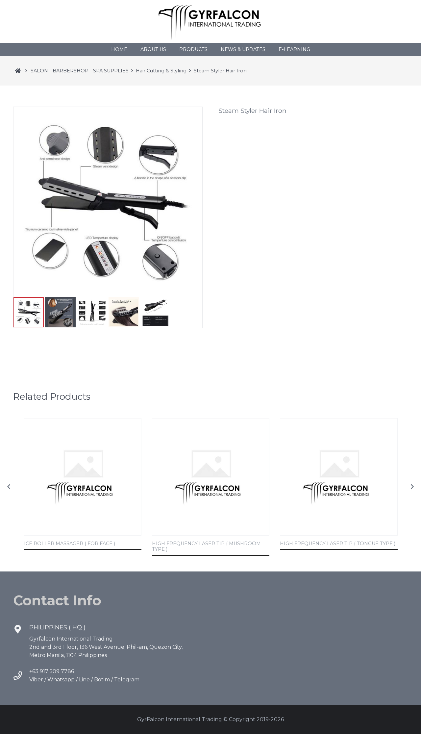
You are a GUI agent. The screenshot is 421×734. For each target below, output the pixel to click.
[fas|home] (17, 70)
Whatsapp (61, 679)
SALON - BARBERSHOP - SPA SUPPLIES (80, 71)
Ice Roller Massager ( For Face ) (69, 543)
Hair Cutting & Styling (161, 71)
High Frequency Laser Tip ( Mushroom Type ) (206, 546)
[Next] (412, 487)
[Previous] (9, 487)
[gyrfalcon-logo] (210, 21)
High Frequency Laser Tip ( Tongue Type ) (337, 543)
